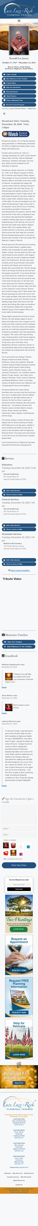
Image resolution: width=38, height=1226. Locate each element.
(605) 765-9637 (19, 1124)
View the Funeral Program (15, 105)
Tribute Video (11, 83)
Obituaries (7, 1173)
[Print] (4, 113)
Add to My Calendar (13, 490)
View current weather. (20, 570)
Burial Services (29, 1173)
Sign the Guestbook (13, 87)
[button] (19, 20)
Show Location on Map (14, 494)
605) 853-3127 (19, 1164)
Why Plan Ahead (26, 1177)
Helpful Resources (19, 1180)
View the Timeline (14, 642)
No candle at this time (13, 859)
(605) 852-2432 (19, 1151)
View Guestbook (12, 91)
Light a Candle (11, 74)
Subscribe (19, 889)
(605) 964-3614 (23, 1167)
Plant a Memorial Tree (14, 100)
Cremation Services (13, 1177)
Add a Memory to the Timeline (16, 79)
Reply (4, 687)
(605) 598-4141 (19, 1138)
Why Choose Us (18, 1173)
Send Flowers (11, 96)
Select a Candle (10, 840)
